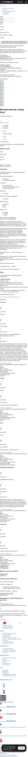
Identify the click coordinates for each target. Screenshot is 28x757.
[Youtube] (4, 691)
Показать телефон (5, 65)
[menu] (26, 2)
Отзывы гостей (7, 635)
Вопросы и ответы (8, 643)
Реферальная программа (9, 674)
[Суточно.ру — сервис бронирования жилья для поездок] (7, 2)
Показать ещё (4, 566)
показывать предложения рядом (10, 291)
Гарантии (5, 640)
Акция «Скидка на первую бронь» (12, 639)
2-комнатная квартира (6, 363)
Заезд (1, 16)
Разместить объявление (9, 650)
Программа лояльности (9, 675)
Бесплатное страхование (9, 651)
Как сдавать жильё (8, 648)
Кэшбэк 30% (6, 636)
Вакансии (5, 671)
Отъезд (2, 19)
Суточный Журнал (8, 641)
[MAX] (4, 687)
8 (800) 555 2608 (7, 628)
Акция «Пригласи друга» (10, 637)
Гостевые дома (7, 663)
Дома (4, 662)
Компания (5, 670)
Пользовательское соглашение (8, 755)
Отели (4, 659)
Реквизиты (6, 673)
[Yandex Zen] (4, 693)
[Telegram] (4, 683)
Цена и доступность (5, 56)
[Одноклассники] (4, 685)
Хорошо (21, 748)
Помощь (5, 652)
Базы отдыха (6, 665)
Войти (21, 1)
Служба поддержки (8, 626)
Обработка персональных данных (9, 756)
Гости (1, 22)
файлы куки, (12, 746)
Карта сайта (3, 753)
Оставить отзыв (4, 568)
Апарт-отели (6, 660)
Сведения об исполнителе (7, 593)
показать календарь (5, 279)
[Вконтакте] (4, 689)
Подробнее (3, 619)
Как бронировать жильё (9, 633)
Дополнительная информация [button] (8, 217)
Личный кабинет (7, 625)
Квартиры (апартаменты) (9, 658)
